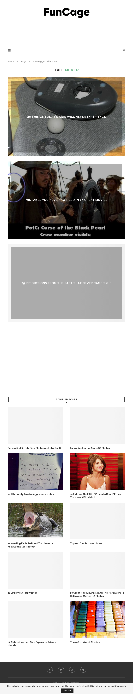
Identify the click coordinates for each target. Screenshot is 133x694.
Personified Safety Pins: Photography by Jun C (34, 448)
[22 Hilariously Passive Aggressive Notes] (35, 471)
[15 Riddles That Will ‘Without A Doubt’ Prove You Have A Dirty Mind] (97, 471)
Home (11, 61)
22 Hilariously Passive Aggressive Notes (31, 494)
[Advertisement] (66, 30)
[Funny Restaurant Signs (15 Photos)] (97, 425)
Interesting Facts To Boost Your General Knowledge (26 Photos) (31, 545)
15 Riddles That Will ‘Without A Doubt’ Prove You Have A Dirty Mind (95, 496)
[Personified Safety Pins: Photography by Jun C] (35, 425)
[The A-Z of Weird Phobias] (97, 619)
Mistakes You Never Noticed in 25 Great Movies (66, 199)
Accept (67, 690)
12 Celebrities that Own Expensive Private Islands (32, 644)
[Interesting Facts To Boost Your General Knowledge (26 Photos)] (35, 521)
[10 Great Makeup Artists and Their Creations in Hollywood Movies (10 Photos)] (97, 570)
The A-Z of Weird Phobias (85, 642)
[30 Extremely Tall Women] (35, 570)
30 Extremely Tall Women (22, 593)
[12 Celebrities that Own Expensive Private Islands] (35, 619)
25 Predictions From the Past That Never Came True (66, 283)
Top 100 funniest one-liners (86, 543)
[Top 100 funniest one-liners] (97, 521)
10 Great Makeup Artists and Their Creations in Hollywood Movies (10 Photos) (97, 594)
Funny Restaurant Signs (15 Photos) (90, 448)
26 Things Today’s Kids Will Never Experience (66, 116)
